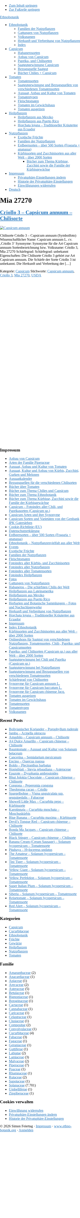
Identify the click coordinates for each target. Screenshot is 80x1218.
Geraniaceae (17, 1045)
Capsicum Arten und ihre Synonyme (34, 515)
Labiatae (15, 1053)
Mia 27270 (22, 275)
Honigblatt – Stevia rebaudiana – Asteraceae (40, 769)
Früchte (14, 939)
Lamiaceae (16, 1057)
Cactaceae (16, 1005)
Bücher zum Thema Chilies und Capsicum (38, 491)
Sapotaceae (17, 1081)
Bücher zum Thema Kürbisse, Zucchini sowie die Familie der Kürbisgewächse (43, 501)
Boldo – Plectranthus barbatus (30, 765)
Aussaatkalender (20, 479)
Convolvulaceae (20, 1029)
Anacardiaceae (19, 977)
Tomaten (15, 955)
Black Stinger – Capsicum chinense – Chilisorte (42, 838)
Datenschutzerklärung (24, 531)
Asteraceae (16, 989)
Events (13, 547)
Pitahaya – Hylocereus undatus (30, 850)
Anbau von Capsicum (24, 458)
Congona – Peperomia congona (31, 785)
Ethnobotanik (9, 17)
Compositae (17, 1025)
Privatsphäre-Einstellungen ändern (33, 1114)
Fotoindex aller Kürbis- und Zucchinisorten (39, 563)
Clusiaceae (16, 1021)
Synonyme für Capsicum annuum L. (34, 683)
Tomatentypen (19, 708)
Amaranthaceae (20, 973)
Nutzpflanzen (18, 951)
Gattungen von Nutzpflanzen (29, 583)
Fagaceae (15, 1041)
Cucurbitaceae (19, 931)
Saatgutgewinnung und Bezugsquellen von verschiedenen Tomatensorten (39, 673)
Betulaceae (16, 993)
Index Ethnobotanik (23, 627)
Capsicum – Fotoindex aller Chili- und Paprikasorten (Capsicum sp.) (36, 509)
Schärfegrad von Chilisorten (28, 679)
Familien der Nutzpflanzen (27, 555)
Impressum (16, 623)
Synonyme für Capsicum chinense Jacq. (37, 692)
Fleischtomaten (19, 559)
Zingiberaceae (19, 1093)
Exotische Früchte (21, 551)
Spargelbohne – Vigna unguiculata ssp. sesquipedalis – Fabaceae (36, 795)
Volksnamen (17, 712)
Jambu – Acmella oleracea (27, 733)
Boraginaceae (18, 1001)
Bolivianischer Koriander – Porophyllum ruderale (43, 729)
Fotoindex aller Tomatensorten (30, 571)
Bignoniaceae (18, 997)
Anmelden (26, 1130)
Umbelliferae (18, 1089)
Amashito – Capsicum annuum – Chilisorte (39, 737)
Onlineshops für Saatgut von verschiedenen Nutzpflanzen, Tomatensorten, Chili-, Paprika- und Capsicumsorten (44, 643)
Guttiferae (16, 1049)
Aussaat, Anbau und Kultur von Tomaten (38, 466)
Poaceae (14, 1069)
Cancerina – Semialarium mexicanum (35, 757)
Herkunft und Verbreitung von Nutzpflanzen (40, 611)
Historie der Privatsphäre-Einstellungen (36, 1118)
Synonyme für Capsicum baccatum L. (35, 687)
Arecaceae (16, 985)
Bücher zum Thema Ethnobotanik (32, 495)
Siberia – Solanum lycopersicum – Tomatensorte (43, 894)
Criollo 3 (6, 275)
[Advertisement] (40, 321)
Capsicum (23, 271)
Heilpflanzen (18, 947)
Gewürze (15, 943)
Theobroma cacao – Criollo (28, 789)
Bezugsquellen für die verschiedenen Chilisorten (43, 483)
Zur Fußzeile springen (24, 9)
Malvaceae (16, 1061)
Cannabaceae (18, 1009)
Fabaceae (15, 1037)
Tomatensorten (19, 704)
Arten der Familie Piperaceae (29, 462)
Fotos (13, 579)
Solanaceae (17, 1085)
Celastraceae (17, 1017)
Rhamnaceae (18, 1073)
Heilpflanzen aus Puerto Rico (29, 599)
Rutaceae (15, 1077)
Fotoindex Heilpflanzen (25, 575)
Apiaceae (15, 981)
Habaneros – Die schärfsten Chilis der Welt (39, 587)
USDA (36, 275)
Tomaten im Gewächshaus (27, 700)
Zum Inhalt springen (23, 5)
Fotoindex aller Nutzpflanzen (29, 567)
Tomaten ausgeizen (22, 696)
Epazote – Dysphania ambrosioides (33, 773)
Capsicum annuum (60, 271)
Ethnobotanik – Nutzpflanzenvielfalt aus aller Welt (44, 543)
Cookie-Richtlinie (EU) (25, 527)
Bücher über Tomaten (24, 487)
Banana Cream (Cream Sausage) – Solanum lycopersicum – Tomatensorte (40, 844)
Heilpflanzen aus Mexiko (26, 595)
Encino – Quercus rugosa (26, 761)
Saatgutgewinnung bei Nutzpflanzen (34, 667)
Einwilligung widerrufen (26, 1110)
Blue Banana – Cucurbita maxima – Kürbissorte (42, 817)
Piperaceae (16, 1065)
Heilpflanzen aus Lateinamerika (31, 591)
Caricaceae (16, 1013)
